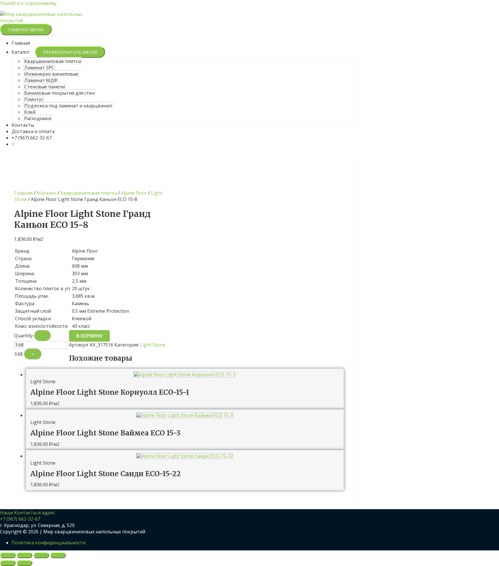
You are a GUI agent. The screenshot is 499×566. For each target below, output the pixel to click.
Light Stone (152, 345)
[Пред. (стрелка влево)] (8, 563)
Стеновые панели (44, 86)
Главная (21, 43)
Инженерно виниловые (51, 74)
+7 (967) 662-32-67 (32, 138)
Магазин (46, 193)
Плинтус (33, 99)
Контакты (23, 125)
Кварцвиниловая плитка (52, 61)
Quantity (23, 335)
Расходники (37, 118)
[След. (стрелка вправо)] (24, 563)
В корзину (89, 336)
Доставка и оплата (33, 131)
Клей (29, 112)
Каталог (21, 52)
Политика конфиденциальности (48, 542)
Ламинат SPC (39, 67)
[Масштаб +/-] (8, 555)
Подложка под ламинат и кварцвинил (68, 106)
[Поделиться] (41, 555)
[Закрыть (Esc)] (58, 555)
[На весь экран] (24, 555)
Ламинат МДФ (40, 80)
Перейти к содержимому (28, 3)
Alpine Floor (134, 193)
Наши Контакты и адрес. (28, 512)
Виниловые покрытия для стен (59, 93)
